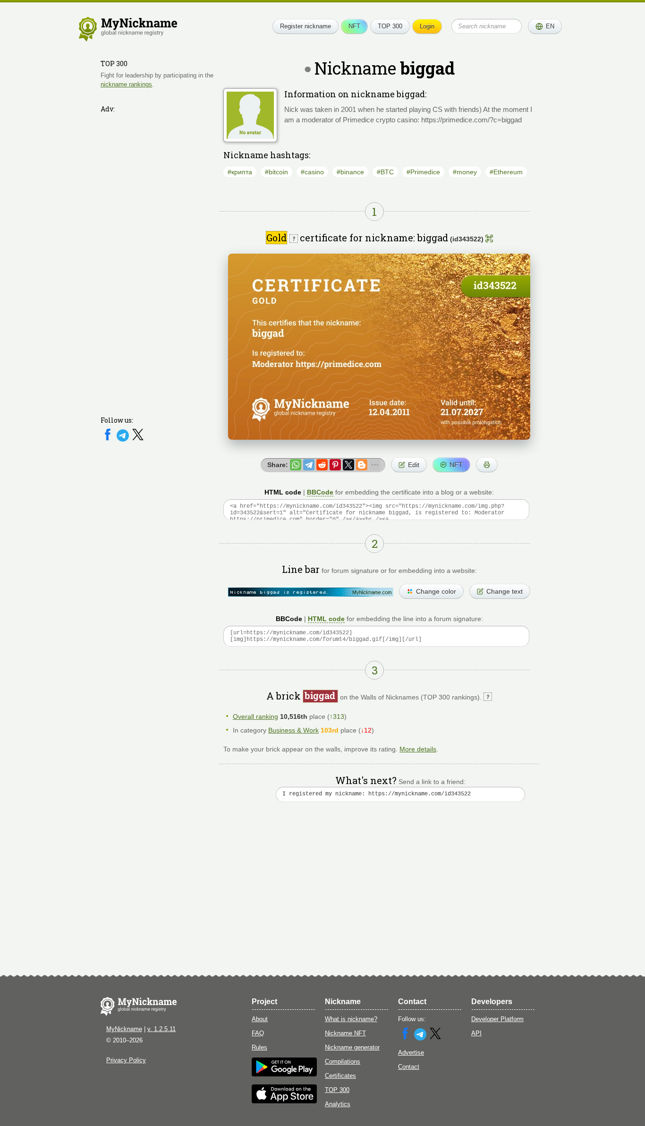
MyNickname (124, 1028)
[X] (138, 439)
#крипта (240, 172)
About (260, 1019)
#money (465, 172)
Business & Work (293, 730)
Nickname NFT (345, 1033)
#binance (350, 172)
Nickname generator (352, 1047)
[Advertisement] (157, 258)
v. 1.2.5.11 (161, 1028)
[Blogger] (361, 464)
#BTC (385, 172)
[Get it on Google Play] (284, 1074)
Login (427, 26)
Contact (408, 1066)
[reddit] (322, 464)
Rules (259, 1047)
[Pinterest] (335, 464)
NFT (354, 26)
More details (417, 749)
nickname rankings (126, 84)
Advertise (411, 1052)
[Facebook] (109, 439)
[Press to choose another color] (310, 592)
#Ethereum (506, 172)
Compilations (342, 1061)
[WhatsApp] (295, 464)
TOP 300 (390, 26)
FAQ (258, 1033)
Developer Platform (497, 1019)
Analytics (337, 1104)
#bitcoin (276, 172)
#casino (312, 172)
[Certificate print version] (487, 464)
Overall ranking (255, 716)
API (476, 1033)
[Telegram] (124, 439)
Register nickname (305, 26)
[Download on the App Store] (284, 1101)
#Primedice (423, 172)
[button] (545, 26)
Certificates (340, 1075)
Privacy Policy (126, 1060)
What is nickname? (351, 1019)
